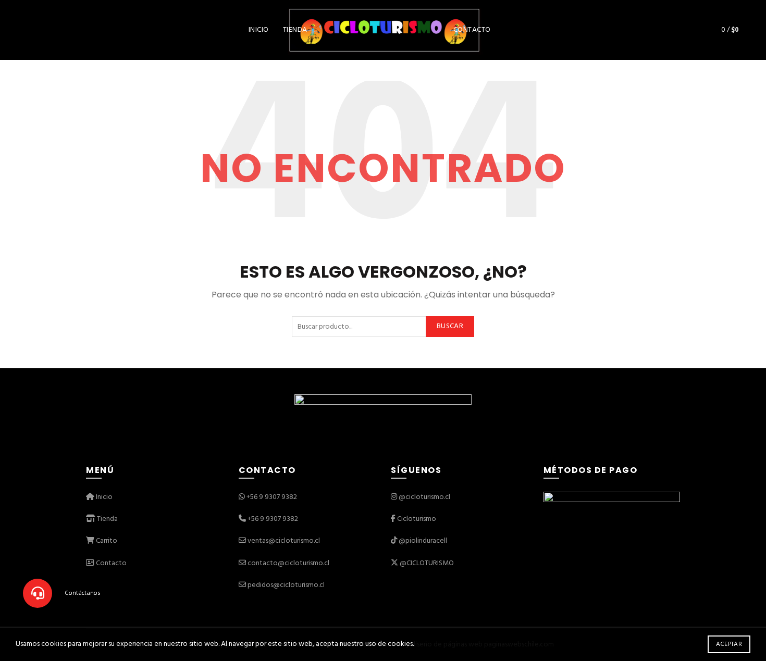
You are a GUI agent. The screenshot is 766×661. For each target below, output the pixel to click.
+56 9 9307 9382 (271, 497)
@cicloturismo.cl (424, 497)
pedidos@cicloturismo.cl (286, 585)
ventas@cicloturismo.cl (284, 541)
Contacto (472, 30)
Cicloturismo (416, 519)
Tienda (295, 30)
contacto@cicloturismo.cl (288, 563)
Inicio (259, 30)
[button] (37, 593)
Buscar (450, 326)
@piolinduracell (423, 541)
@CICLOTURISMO (427, 563)
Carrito (105, 541)
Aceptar (729, 644)
